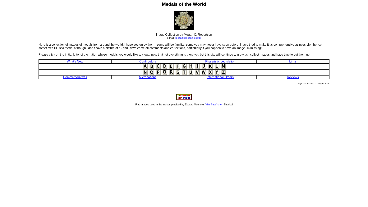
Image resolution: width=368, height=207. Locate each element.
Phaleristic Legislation (220, 61)
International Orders (220, 77)
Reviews (293, 77)
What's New (75, 61)
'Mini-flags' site (213, 104)
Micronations (147, 77)
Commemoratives (75, 77)
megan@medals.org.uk (188, 37)
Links (293, 61)
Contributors (147, 61)
